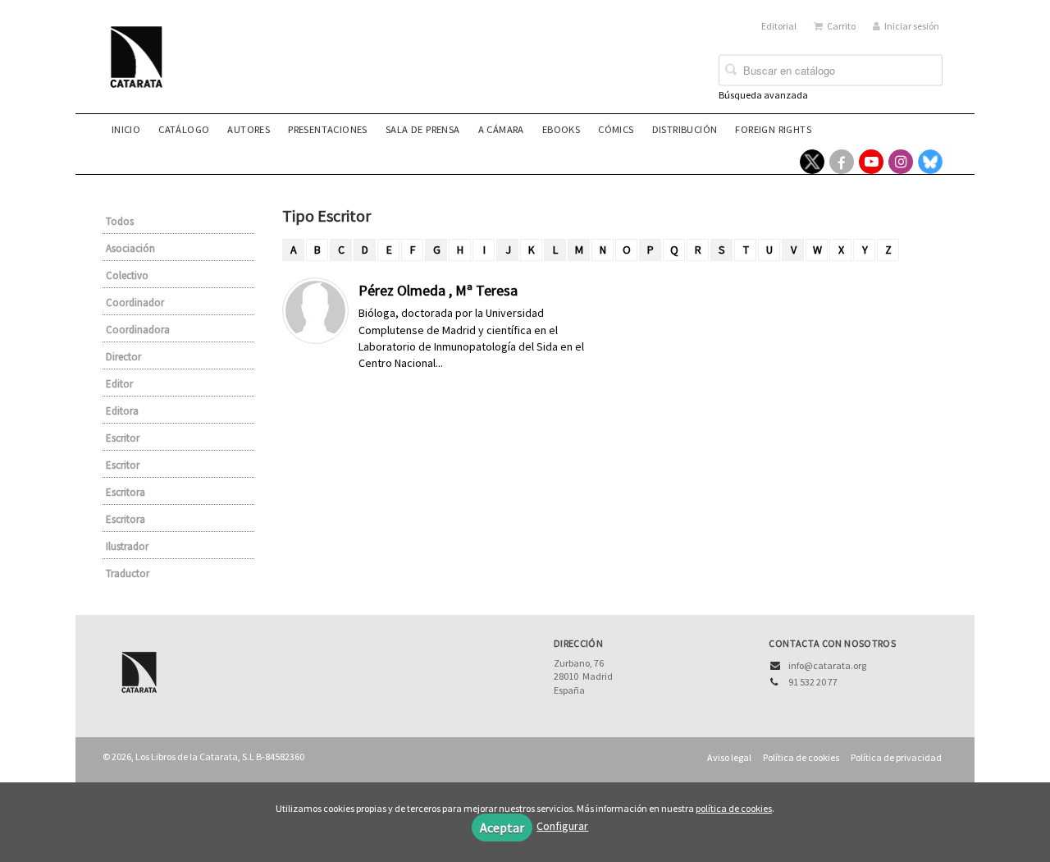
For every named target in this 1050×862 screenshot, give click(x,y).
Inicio (126, 129)
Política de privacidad (896, 757)
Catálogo (183, 129)
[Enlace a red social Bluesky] (930, 161)
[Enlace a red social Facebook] (841, 161)
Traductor (127, 573)
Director (123, 357)
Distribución (685, 129)
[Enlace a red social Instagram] (900, 161)
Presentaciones (328, 129)
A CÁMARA (501, 129)
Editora (122, 411)
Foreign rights (773, 129)
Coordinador (135, 302)
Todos (120, 221)
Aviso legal (729, 757)
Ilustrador (127, 546)
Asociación (130, 248)
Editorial (779, 26)
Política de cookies (801, 757)
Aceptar (502, 827)
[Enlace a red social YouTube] (871, 161)
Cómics (615, 129)
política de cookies (734, 808)
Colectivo (127, 275)
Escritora (125, 492)
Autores (248, 129)
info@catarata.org (827, 665)
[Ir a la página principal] (141, 67)
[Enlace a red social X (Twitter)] (812, 161)
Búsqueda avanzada (763, 95)
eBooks (561, 129)
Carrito (841, 26)
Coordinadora (138, 330)
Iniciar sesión (911, 26)
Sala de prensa (423, 129)
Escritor (122, 438)
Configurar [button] (562, 825)
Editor (119, 384)
